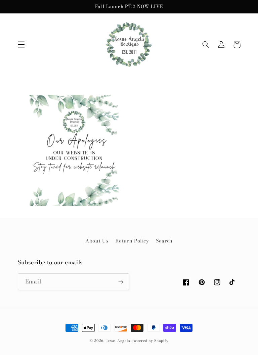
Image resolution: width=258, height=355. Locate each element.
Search (164, 241)
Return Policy (132, 241)
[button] (21, 44)
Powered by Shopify (149, 340)
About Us (96, 241)
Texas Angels (118, 340)
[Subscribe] (121, 281)
